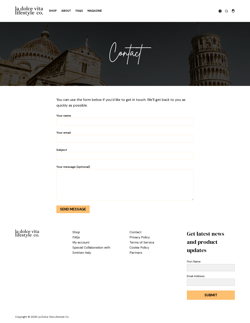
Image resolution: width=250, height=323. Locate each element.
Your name (63, 116)
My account (80, 242)
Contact (135, 232)
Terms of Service (142, 242)
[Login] (233, 11)
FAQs (79, 11)
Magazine (94, 11)
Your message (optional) (73, 167)
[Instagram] (220, 11)
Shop (53, 11)
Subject (61, 150)
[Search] (226, 11)
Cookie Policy (139, 247)
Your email (63, 133)
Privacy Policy (140, 237)
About (66, 11)
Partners (136, 253)
